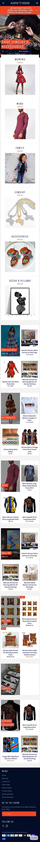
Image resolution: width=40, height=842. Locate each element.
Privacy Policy (7, 791)
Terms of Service (7, 797)
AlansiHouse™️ (11, 832)
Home (4, 775)
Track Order (6, 785)
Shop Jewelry (24, 51)
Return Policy (6, 788)
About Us (5, 778)
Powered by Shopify (21, 832)
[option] (20, 36)
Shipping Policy (7, 794)
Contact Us (6, 781)
